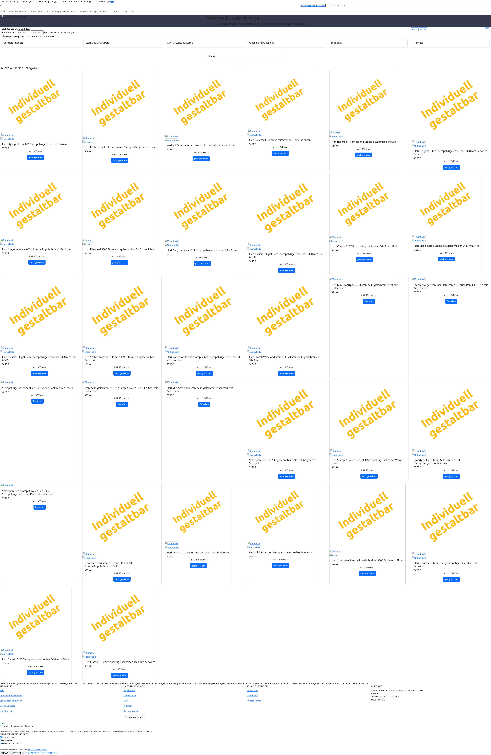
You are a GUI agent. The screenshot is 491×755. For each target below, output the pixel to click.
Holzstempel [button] (21, 11)
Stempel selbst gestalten (313, 5)
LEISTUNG (7, 740)
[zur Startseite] (1, 4)
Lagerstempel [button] (85, 11)
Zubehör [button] (115, 11)
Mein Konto (252, 690)
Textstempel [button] (7, 11)
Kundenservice (254, 700)
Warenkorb (252, 695)
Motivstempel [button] (70, 11)
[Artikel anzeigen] (35, 137)
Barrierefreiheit (131, 711)
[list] (488, 28)
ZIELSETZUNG (8, 737)
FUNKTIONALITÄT (10, 743)
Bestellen (369, 301)
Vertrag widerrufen (134, 717)
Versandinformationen (11, 695)
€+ (421, 29)
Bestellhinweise (7, 705)
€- (413, 29)
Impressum (129, 690)
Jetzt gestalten (36, 157)
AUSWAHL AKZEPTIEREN (12, 753)
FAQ (2, 690)
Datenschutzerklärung (37, 749)
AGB (126, 700)
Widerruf (128, 705)
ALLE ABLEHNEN (50, 753)
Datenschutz (130, 695)
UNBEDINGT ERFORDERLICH (15, 734)
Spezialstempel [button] (101, 11)
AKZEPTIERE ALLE (34, 753)
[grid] (486, 28)
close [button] (2, 723)
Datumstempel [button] (36, 11)
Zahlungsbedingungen (11, 700)
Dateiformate (6, 711)
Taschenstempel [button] (53, 11)
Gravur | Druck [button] (128, 11)
